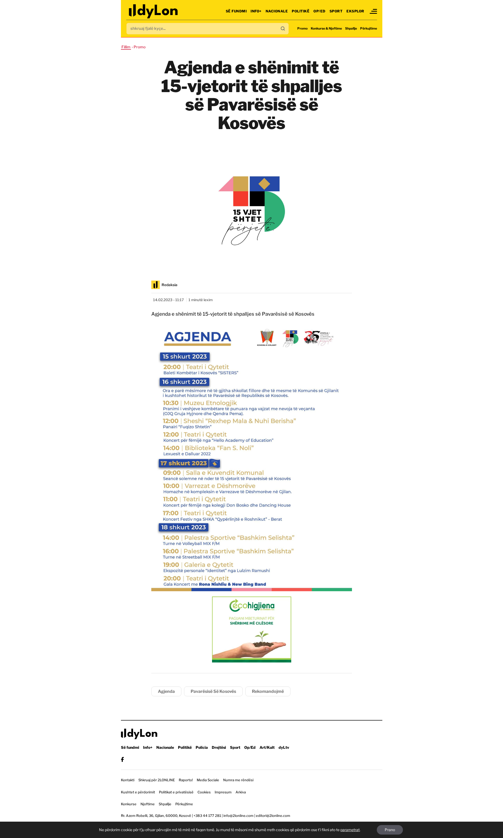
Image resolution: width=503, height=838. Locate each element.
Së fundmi (236, 11)
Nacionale (277, 11)
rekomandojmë (268, 691)
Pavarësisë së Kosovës (213, 691)
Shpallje (351, 28)
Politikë (300, 11)
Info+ (256, 11)
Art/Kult (267, 747)
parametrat (350, 829)
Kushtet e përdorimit (138, 792)
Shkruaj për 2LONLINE (156, 780)
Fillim (125, 47)
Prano (390, 829)
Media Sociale (208, 780)
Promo (302, 28)
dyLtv (284, 747)
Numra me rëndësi (238, 780)
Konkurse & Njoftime (326, 28)
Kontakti (127, 780)
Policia (202, 747)
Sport (336, 11)
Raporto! (186, 780)
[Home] (153, 11)
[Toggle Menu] (373, 11)
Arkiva (241, 792)
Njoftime (147, 804)
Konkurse (129, 804)
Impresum (223, 792)
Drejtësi (219, 747)
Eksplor (355, 11)
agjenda (166, 691)
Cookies (204, 792)
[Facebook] (122, 759)
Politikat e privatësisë (176, 792)
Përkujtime (368, 28)
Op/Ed (319, 11)
